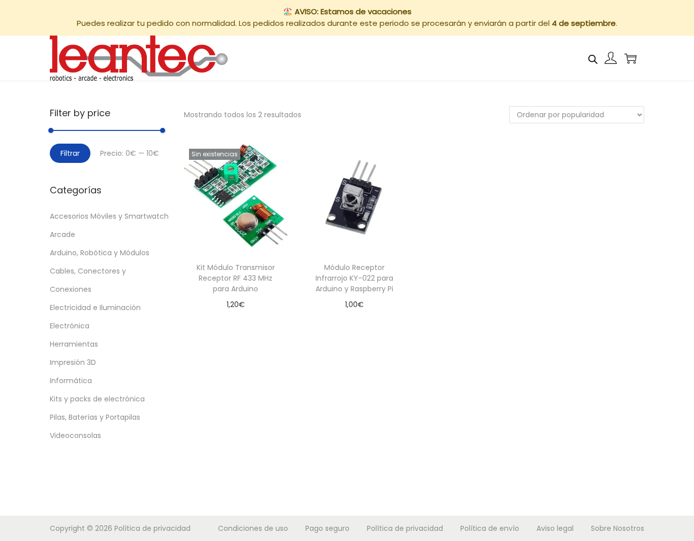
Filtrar (70, 153)
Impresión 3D (73, 362)
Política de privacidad (152, 528)
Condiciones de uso (253, 528)
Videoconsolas (75, 435)
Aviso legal (555, 528)
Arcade (62, 234)
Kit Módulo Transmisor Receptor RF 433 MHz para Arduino (236, 278)
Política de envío (489, 528)
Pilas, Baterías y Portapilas (95, 417)
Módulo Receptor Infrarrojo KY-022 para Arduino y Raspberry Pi (354, 278)
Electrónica (69, 326)
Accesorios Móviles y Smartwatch (109, 216)
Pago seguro (327, 528)
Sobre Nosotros (617, 528)
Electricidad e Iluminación (95, 307)
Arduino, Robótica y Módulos (99, 253)
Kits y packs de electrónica (97, 399)
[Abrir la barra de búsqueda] (593, 58)
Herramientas (74, 344)
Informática (71, 381)
